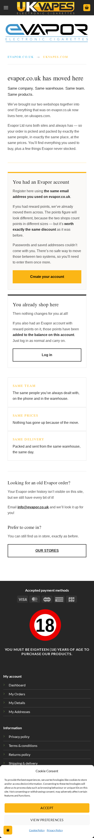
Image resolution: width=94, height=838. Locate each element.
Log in (47, 355)
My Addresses (19, 712)
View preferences (46, 820)
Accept (47, 808)
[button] (6, 7)
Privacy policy (19, 736)
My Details (17, 703)
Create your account (47, 277)
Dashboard (17, 685)
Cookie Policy (37, 830)
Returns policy (19, 754)
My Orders (17, 694)
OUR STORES (47, 550)
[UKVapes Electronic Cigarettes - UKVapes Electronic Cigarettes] (46, 7)
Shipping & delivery (23, 763)
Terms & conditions (23, 745)
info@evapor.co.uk (33, 507)
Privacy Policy (55, 830)
